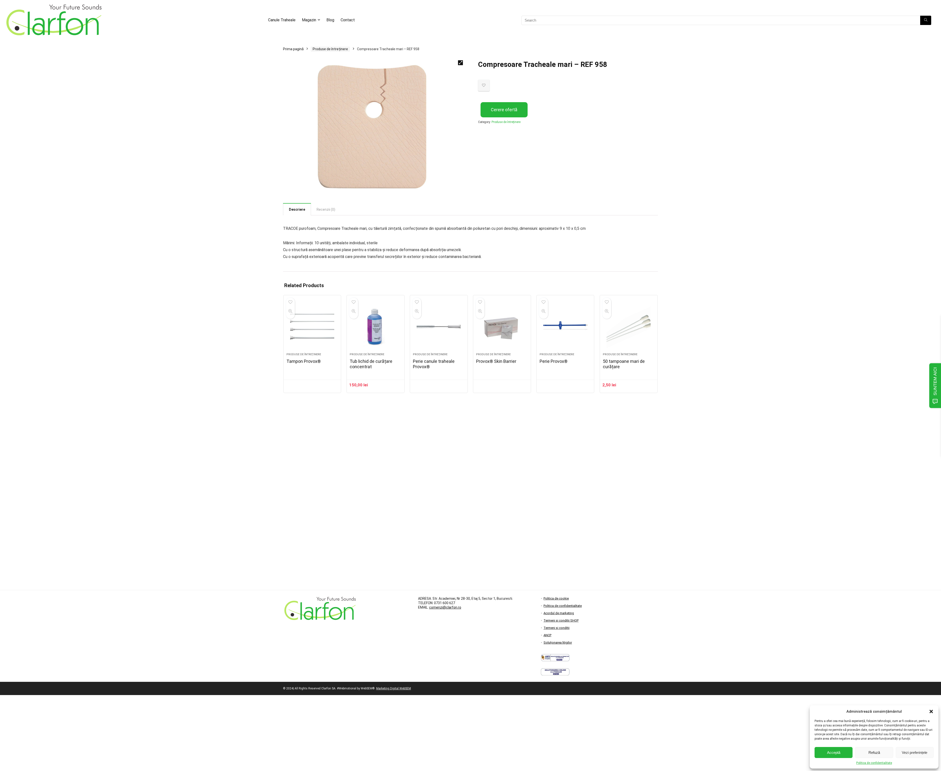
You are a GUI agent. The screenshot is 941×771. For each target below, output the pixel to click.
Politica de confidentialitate (874, 763)
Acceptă (833, 752)
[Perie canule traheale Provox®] (439, 326)
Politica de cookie (556, 598)
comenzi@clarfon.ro (445, 607)
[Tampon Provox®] (312, 326)
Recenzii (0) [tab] (326, 209)
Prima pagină (293, 49)
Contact (348, 20)
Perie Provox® (554, 361)
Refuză (874, 752)
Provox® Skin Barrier (496, 361)
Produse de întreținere (330, 49)
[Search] (925, 20)
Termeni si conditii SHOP (561, 620)
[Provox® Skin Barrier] (502, 326)
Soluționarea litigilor (558, 642)
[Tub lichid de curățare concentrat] (375, 326)
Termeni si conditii (557, 628)
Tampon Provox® (303, 361)
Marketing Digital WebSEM (393, 688)
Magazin (309, 20)
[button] (931, 711)
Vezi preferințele (914, 752)
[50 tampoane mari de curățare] (629, 326)
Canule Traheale (282, 20)
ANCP (547, 635)
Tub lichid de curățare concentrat (371, 364)
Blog (330, 20)
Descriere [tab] (297, 209)
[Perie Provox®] (565, 326)
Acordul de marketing (559, 613)
